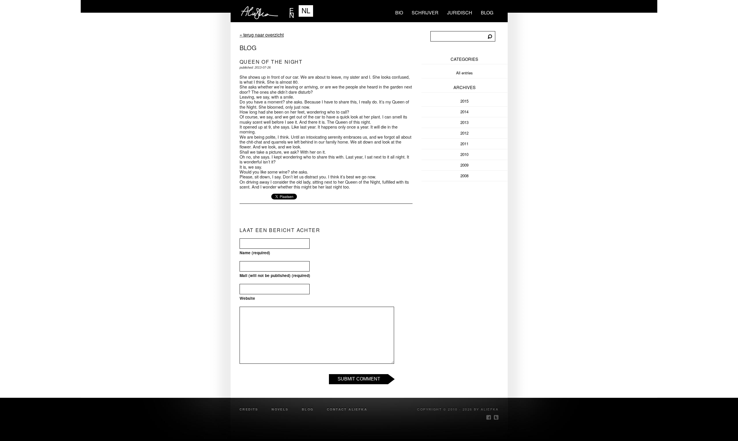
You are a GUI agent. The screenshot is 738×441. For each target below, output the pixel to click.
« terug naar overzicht (262, 34)
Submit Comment (359, 378)
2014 (464, 111)
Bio (399, 12)
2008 (464, 175)
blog (487, 12)
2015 (464, 101)
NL (306, 10)
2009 (464, 165)
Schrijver (425, 12)
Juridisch (459, 12)
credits (249, 409)
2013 (464, 122)
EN (291, 11)
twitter (496, 417)
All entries (464, 73)
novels (280, 409)
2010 (464, 154)
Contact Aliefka (347, 409)
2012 (464, 133)
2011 (464, 143)
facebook (488, 417)
